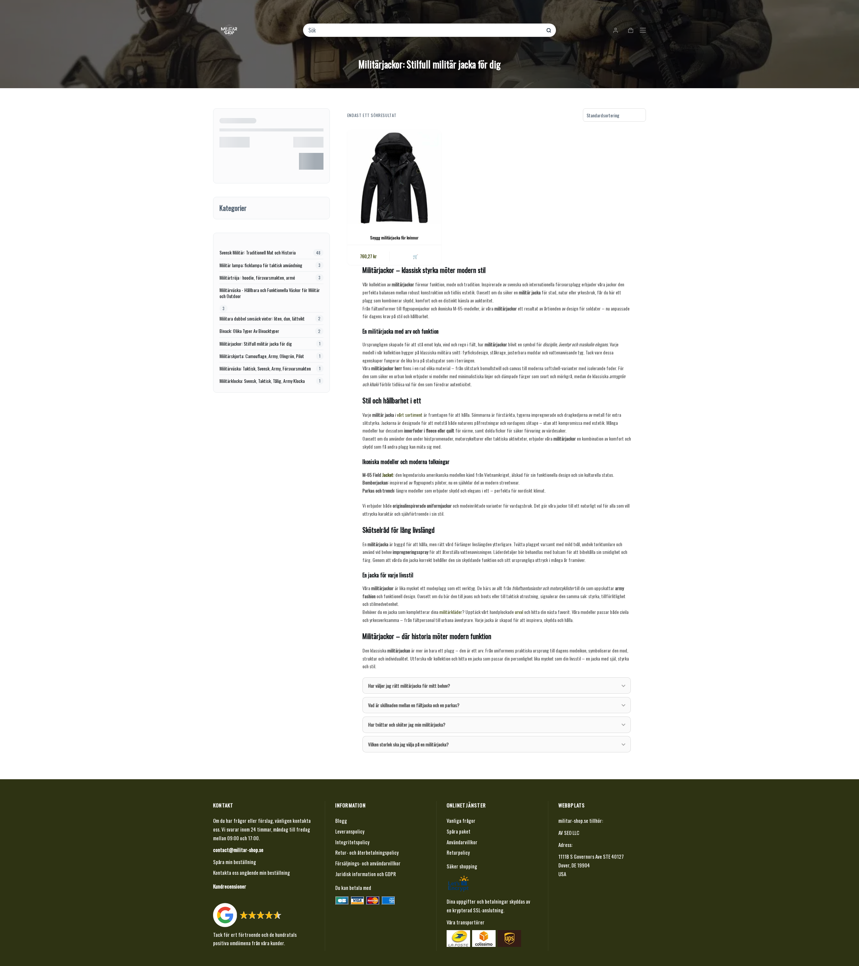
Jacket (387, 474)
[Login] (615, 30)
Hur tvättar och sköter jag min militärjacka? (406, 724)
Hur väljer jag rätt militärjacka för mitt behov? (409, 685)
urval (519, 611)
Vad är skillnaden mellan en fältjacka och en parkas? (413, 704)
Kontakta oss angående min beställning (251, 872)
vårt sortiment (409, 414)
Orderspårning (614, 8)
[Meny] (643, 30)
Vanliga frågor (461, 820)
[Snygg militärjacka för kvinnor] (394, 177)
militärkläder (450, 611)
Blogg (341, 820)
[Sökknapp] (549, 30)
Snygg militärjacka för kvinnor (394, 237)
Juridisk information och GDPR (365, 873)
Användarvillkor (462, 842)
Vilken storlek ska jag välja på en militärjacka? (408, 744)
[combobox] (425, 30)
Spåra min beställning (234, 861)
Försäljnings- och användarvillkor (368, 863)
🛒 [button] (415, 256)
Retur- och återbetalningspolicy (367, 852)
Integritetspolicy (352, 842)
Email (641, 8)
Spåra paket (458, 831)
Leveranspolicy (349, 831)
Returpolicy (458, 852)
